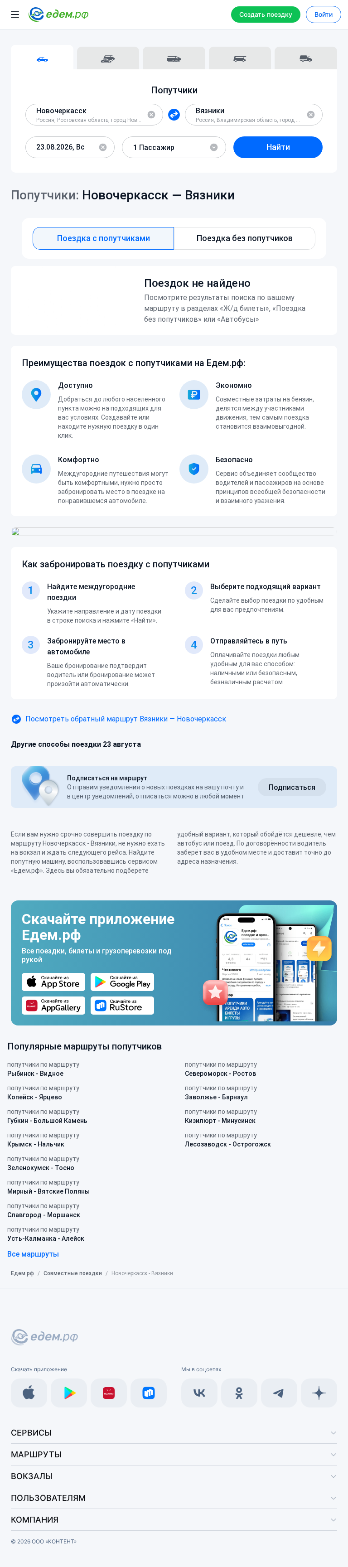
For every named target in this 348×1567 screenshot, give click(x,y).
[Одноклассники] (239, 1392)
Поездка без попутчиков (245, 238)
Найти (278, 147)
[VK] (199, 1392)
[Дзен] (319, 1392)
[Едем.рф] (58, 14)
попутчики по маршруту (43, 1069)
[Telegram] (279, 1392)
